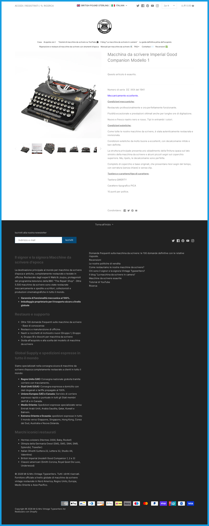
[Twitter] (137, 6)
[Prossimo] (100, 148)
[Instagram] (157, 6)
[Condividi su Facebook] (125, 210)
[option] (24, 148)
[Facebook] (142, 6)
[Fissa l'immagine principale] (132, 210)
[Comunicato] (152, 6)
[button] (102, 5)
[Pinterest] (147, 6)
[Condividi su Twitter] (128, 210)
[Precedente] (15, 148)
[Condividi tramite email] (136, 210)
